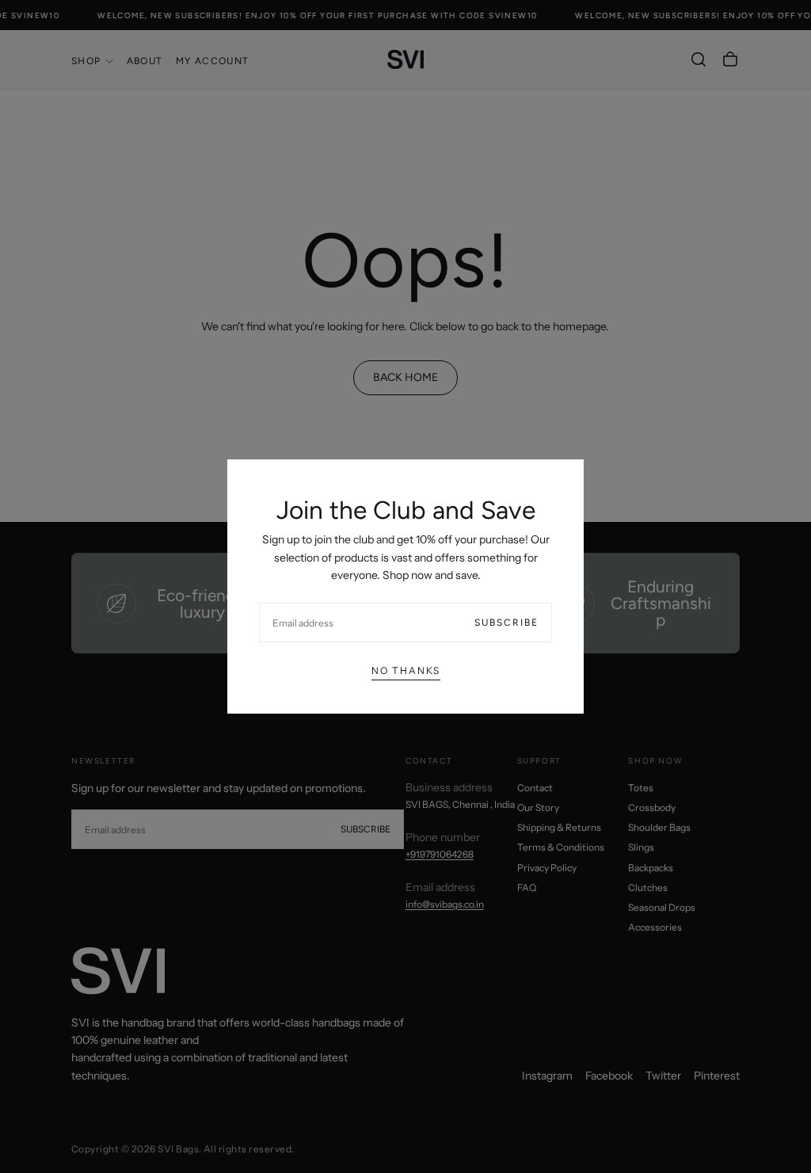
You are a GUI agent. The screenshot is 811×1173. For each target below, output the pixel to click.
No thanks (405, 670)
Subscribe (506, 622)
